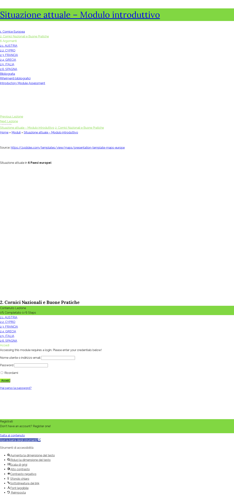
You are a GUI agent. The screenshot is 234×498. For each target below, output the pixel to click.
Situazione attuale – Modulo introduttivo (80, 14)
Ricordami (11, 373)
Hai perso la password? (16, 388)
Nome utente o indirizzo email (20, 357)
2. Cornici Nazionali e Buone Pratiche (79, 127)
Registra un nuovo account (18, 430)
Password (6, 365)
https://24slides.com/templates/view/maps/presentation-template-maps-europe (68, 147)
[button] (20, 440)
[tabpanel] (117, 218)
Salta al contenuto (12, 435)
